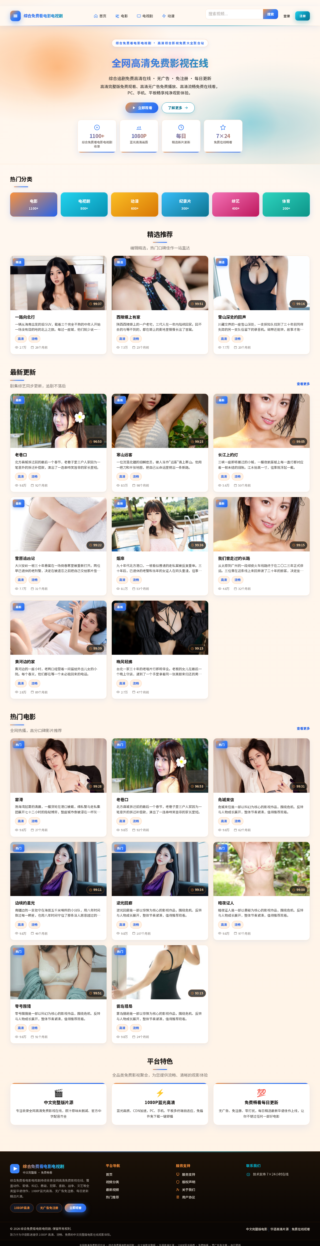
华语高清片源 (279, 1229)
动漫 (171, 15)
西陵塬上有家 (128, 317)
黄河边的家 (25, 661)
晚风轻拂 (124, 661)
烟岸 (120, 558)
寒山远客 (124, 454)
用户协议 (188, 1197)
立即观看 (145, 107)
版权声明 (188, 1181)
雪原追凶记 (25, 558)
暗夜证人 (226, 903)
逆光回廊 (124, 903)
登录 (286, 15)
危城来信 (226, 799)
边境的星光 (25, 903)
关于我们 (188, 1189)
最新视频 (112, 1189)
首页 (102, 15)
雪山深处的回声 (232, 317)
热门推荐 (112, 1197)
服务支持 (188, 1174)
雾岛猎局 (124, 1006)
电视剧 (147, 15)
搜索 (270, 13)
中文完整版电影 (256, 1229)
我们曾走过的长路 (234, 558)
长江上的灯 (228, 454)
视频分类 (112, 1181)
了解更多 (175, 107)
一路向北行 (25, 317)
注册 (302, 15)
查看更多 (303, 383)
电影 (124, 15)
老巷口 (21, 454)
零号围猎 (23, 1006)
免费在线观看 (301, 1229)
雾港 (19, 799)
